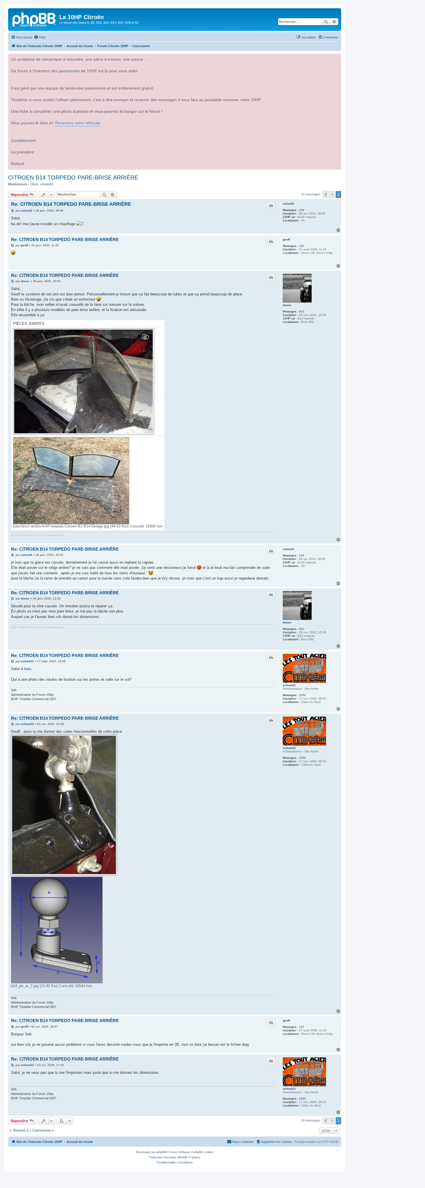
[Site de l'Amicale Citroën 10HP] (34, 19)
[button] (325, 194)
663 (301, 311)
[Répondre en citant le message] (271, 205)
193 (301, 245)
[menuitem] (39, 37)
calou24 (288, 203)
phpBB (161, 1152)
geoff (286, 239)
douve (287, 305)
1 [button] (332, 194)
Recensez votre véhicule (77, 123)
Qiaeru (195, 1157)
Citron (34, 184)
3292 (302, 695)
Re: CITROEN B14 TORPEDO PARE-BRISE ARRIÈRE (71, 204)
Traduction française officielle (168, 1157)
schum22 (46, 184)
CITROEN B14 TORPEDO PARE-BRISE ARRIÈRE (73, 177)
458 (301, 210)
